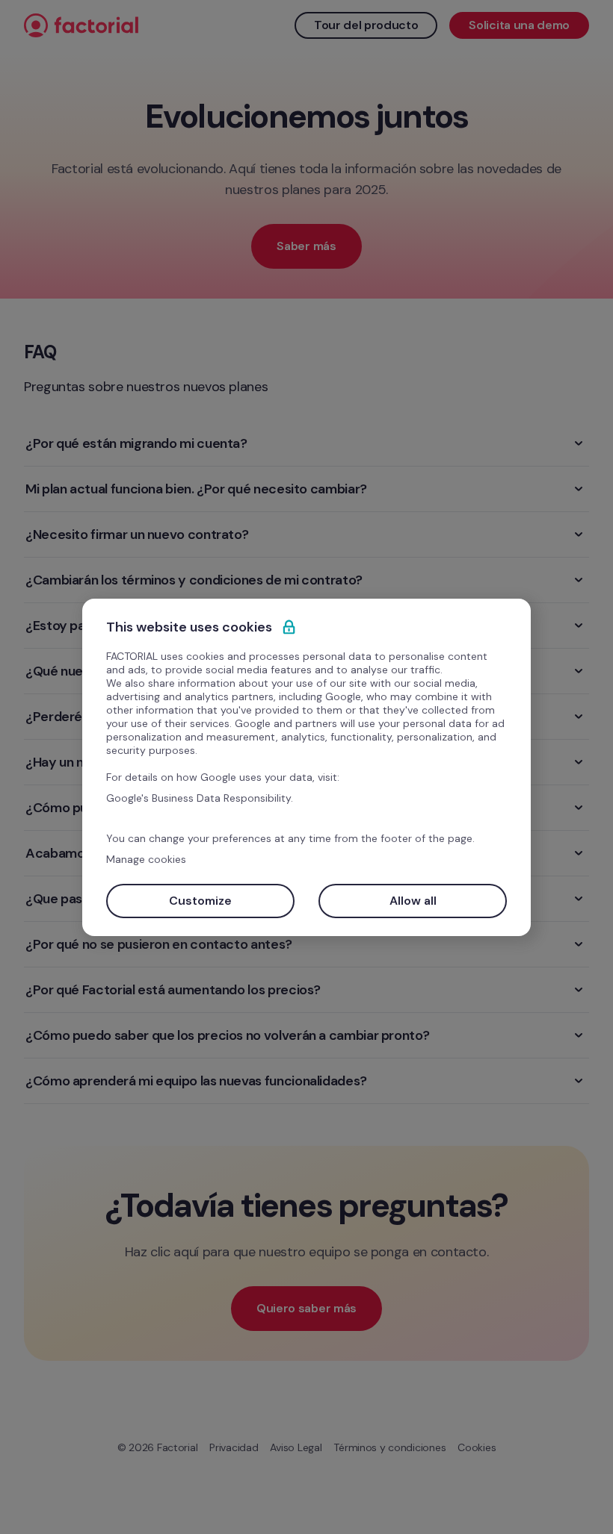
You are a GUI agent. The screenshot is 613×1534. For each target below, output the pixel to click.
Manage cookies (146, 859)
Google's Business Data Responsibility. (199, 798)
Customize (200, 900)
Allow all (413, 900)
